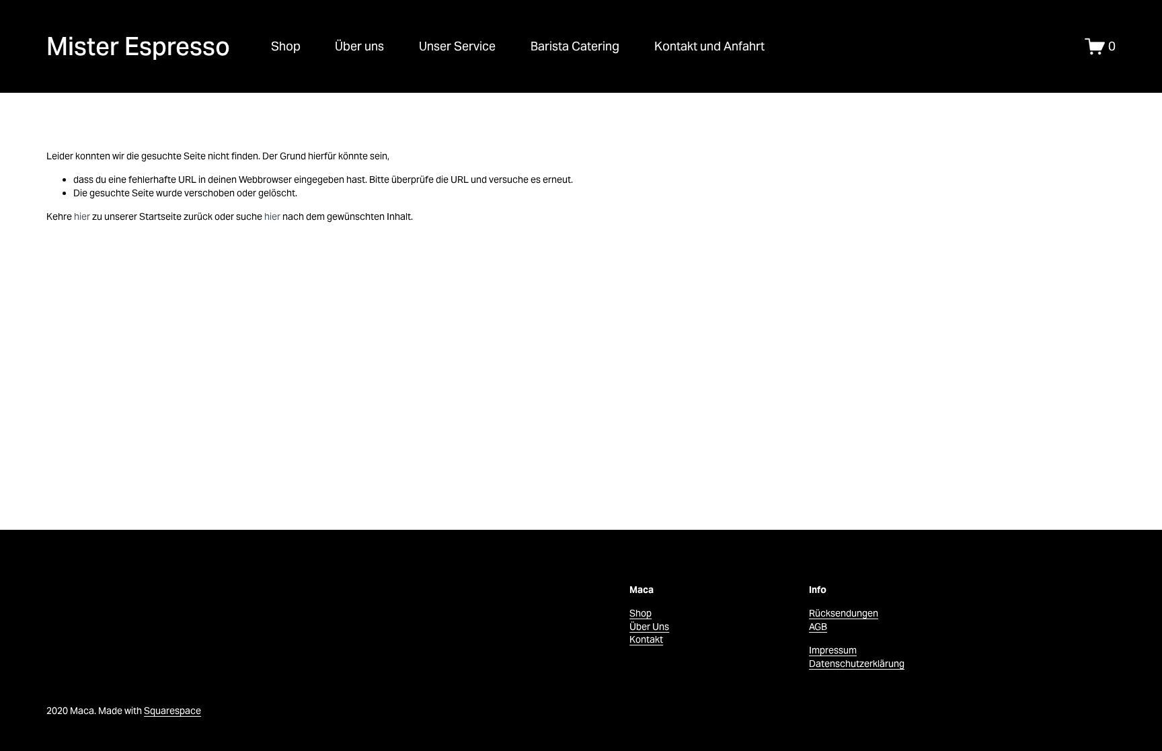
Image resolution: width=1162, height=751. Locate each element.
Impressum (833, 650)
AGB (818, 627)
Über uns (359, 46)
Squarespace (172, 711)
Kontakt (646, 639)
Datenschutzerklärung (856, 664)
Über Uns (649, 627)
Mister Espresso (138, 46)
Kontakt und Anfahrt (709, 46)
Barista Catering (575, 46)
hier (82, 216)
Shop (286, 46)
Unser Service (457, 46)
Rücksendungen (843, 613)
